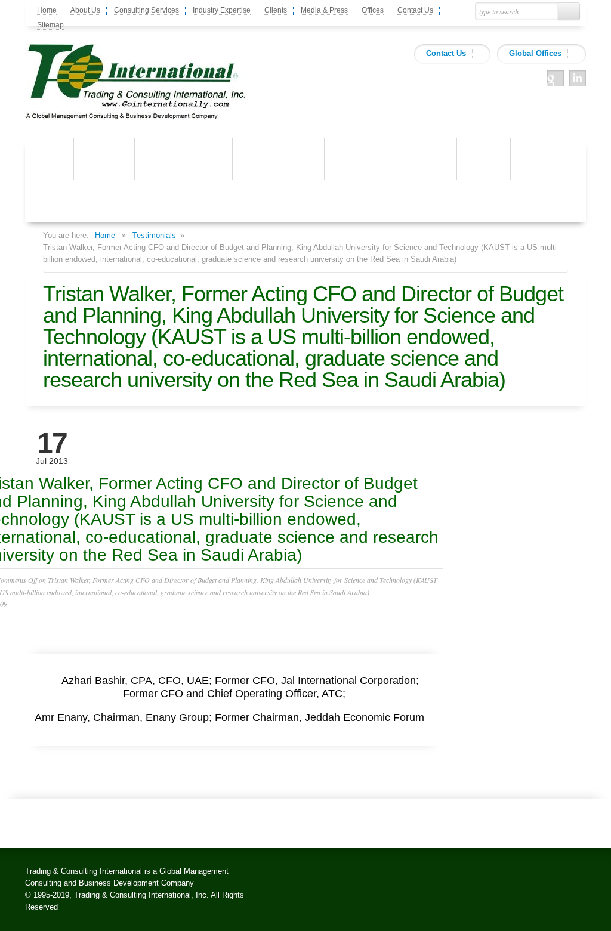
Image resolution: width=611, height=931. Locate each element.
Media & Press (324, 10)
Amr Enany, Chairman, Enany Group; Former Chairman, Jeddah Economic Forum (232, 717)
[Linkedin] (577, 78)
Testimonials (154, 235)
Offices (373, 10)
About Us (85, 10)
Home (47, 10)
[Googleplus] (555, 78)
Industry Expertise (222, 10)
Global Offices (535, 53)
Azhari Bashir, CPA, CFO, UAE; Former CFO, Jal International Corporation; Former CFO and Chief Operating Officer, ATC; (237, 687)
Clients (275, 10)
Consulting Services (146, 10)
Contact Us (415, 10)
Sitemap (50, 25)
